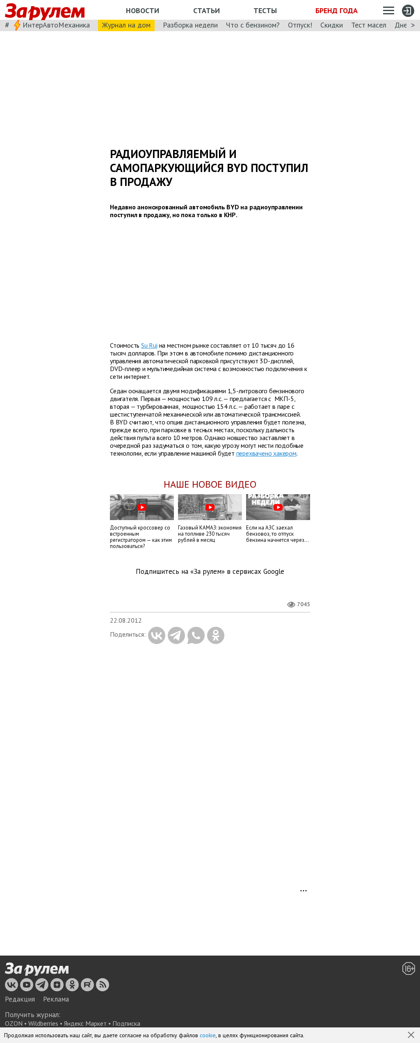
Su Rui (149, 345)
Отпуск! (300, 25)
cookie (208, 1035)
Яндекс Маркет (85, 1023)
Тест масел (368, 25)
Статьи (206, 10)
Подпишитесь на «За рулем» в (210, 571)
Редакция (20, 999)
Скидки (331, 25)
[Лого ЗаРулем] (44, 10)
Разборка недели (190, 25)
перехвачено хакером (266, 453)
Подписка (126, 1023)
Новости (142, 10)
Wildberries (43, 1023)
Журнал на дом (126, 25)
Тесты (265, 10)
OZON (14, 1023)
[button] (412, 1036)
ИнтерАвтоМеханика (56, 25)
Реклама (56, 999)
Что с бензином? (253, 25)
